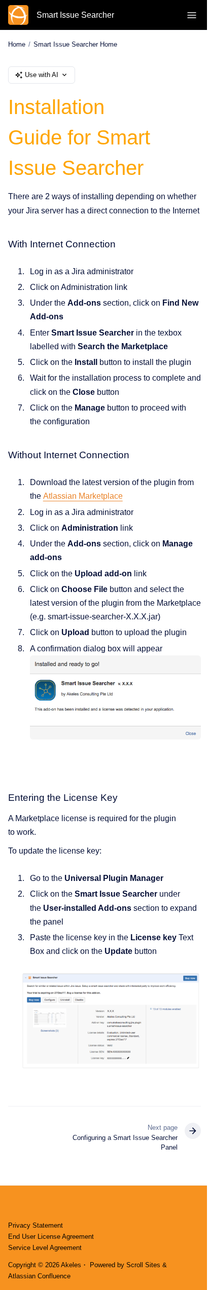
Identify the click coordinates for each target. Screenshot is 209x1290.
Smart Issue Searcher (75, 15)
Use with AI (41, 75)
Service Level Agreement (45, 1247)
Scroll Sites (143, 1265)
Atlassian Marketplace (83, 496)
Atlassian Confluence (39, 1276)
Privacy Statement (35, 1225)
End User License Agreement (51, 1236)
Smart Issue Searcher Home (75, 44)
